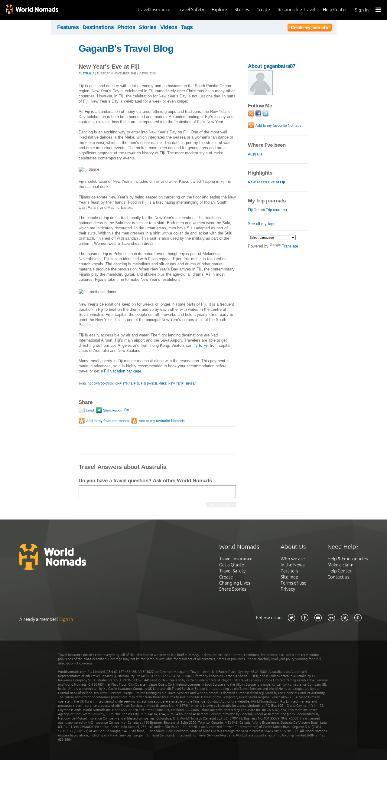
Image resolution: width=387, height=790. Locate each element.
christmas (123, 383)
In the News (292, 564)
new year (176, 383)
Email (89, 410)
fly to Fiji (201, 345)
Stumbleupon (112, 410)
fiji (136, 383)
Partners (289, 570)
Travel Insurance (153, 9)
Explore (219, 9)
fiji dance (149, 383)
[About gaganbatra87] (260, 94)
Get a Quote (231, 564)
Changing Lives (234, 582)
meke (163, 383)
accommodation (100, 383)
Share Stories (232, 589)
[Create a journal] (309, 28)
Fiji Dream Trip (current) (267, 210)
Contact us (338, 576)
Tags (187, 27)
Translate (290, 246)
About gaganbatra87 (271, 66)
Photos (126, 27)
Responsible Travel (296, 9)
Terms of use (293, 582)
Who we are (293, 558)
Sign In (362, 9)
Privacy (288, 589)
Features (68, 27)
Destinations (98, 27)
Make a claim (340, 564)
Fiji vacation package (122, 371)
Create (263, 9)
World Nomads (31, 10)
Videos (168, 27)
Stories (242, 9)
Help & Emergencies (347, 558)
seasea (190, 383)
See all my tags (261, 223)
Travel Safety (191, 9)
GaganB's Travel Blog (126, 48)
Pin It (128, 409)
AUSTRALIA (86, 73)
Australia (255, 154)
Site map (289, 576)
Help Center (335, 9)
